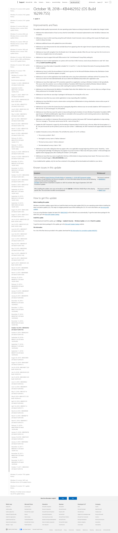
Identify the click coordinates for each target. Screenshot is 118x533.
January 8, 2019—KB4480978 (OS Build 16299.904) (19, 297)
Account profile (27, 506)
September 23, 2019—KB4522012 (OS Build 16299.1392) (17, 198)
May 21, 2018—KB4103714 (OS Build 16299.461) (19, 392)
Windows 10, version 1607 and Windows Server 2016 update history (20, 481)
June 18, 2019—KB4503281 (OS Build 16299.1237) (19, 235)
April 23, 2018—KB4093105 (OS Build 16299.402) (19, 402)
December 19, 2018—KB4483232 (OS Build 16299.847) (17, 302)
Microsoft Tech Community (83, 517)
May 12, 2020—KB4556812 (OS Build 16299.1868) (19, 115)
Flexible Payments (28, 524)
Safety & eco (85, 530)
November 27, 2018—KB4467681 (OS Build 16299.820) (17, 316)
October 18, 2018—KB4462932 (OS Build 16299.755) (20, 328)
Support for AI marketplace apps (84, 514)
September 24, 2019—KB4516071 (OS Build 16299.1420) (17, 191)
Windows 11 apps (9, 524)
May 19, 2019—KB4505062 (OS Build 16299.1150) (19, 249)
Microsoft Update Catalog (52, 214)
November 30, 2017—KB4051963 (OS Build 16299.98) (17, 455)
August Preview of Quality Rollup (54, 177)
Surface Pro (8, 506)
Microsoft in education (46, 506)
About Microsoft (98, 509)
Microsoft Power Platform (64, 517)
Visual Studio (80, 524)
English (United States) (12, 529)
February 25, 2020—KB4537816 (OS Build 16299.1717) (17, 140)
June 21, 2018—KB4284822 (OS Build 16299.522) (19, 383)
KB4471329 (102, 190)
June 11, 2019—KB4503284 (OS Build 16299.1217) (19, 240)
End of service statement (18, 80)
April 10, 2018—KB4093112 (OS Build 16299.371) (19, 407)
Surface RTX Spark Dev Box (11, 514)
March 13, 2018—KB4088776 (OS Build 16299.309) (19, 416)
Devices (48, 2)
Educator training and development (49, 519)
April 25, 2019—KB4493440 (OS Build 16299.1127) (19, 259)
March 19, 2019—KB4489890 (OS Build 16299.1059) (19, 269)
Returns (26, 514)
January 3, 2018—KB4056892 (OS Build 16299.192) (19, 443)
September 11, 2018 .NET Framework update (78, 177)
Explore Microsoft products (11, 522)
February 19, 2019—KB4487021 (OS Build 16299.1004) (17, 279)
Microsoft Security (62, 509)
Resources (64, 2)
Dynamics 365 (61, 511)
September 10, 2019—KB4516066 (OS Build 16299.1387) (17, 205)
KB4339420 (64, 212)
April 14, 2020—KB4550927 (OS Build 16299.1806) (19, 120)
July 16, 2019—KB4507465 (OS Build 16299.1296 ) (20, 220)
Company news (98, 511)
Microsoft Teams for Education (48, 511)
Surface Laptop (9, 509)
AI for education (45, 524)
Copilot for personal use (10, 519)
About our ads (98, 530)
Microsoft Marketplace (82, 519)
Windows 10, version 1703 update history (19, 475)
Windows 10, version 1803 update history (19, 66)
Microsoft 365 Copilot (63, 522)
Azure (79, 506)
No (73, 498)
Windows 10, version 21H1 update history (20, 21)
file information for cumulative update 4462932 (84, 230)
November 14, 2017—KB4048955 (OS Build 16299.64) (17, 462)
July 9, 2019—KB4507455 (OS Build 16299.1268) (19, 225)
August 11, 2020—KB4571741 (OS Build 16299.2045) (19, 95)
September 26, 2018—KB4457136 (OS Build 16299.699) (17, 339)
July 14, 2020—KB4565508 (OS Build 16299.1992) (20, 100)
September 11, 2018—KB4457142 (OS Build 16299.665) (17, 353)
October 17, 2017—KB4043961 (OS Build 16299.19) (20, 468)
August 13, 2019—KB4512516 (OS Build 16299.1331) (19, 215)
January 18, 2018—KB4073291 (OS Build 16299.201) (20, 438)
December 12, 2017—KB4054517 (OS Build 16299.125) (17, 448)
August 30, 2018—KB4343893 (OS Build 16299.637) (19, 358)
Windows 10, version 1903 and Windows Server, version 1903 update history (19, 51)
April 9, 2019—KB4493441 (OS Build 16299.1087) (20, 264)
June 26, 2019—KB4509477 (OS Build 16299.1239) (19, 230)
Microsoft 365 (29, 2)
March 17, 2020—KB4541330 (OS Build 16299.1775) (19, 129)
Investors (97, 517)
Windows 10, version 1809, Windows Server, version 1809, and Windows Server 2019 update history (20, 59)
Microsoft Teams (62, 519)
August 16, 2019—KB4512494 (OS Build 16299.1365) (19, 211)
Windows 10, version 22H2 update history (20, 10)
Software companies (82, 522)
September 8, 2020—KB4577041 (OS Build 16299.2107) (17, 90)
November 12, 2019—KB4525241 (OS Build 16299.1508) (17, 170)
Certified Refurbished (29, 519)
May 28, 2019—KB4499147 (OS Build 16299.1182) (19, 244)
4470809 (36, 182)
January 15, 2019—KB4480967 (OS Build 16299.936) (20, 292)
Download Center (28, 509)
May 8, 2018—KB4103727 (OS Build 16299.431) (20, 397)
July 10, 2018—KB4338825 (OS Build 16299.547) (20, 378)
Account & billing (56, 2)
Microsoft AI (61, 506)
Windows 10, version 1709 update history (17, 71)
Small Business (62, 524)
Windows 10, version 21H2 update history (20, 15)
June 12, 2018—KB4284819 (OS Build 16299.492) (19, 387)
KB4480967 (102, 179)
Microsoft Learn (81, 511)
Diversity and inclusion (99, 519)
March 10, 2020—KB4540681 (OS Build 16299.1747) (19, 134)
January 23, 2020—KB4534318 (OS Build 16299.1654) (20, 152)
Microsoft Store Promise (29, 522)
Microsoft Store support (29, 511)
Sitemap (51, 530)
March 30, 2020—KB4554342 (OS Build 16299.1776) (19, 124)
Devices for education (46, 509)
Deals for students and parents (48, 522)
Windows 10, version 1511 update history (19, 487)
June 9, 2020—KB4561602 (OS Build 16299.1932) (20, 110)
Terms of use (71, 530)
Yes (63, 498)
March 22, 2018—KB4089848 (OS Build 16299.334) (19, 412)
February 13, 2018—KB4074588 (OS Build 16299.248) (17, 427)
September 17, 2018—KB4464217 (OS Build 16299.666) (17, 346)
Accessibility (97, 522)
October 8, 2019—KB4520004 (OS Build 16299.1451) (19, 181)
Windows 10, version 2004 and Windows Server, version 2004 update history (19, 36)
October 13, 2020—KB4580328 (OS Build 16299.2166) (20, 84)
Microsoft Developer (82, 509)
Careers (96, 506)
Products (41, 2)
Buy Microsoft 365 (75, 2)
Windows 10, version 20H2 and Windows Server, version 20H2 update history (19, 28)
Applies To (37, 19)
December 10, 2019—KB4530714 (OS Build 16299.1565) (17, 163)
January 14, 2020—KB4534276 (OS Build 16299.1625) (20, 157)
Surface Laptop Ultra (10, 511)
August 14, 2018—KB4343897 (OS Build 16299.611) (19, 363)
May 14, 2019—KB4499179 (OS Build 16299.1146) (19, 254)
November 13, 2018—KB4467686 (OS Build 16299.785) (17, 323)
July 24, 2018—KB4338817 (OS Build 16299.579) (20, 368)
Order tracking (27, 517)
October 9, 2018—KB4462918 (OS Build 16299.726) (19, 333)
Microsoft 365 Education (47, 514)
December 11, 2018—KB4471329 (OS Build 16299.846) (17, 309)
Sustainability (98, 524)
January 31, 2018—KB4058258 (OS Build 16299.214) (20, 433)
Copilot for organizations (11, 517)
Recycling (92, 530)
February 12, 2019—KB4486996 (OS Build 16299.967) (17, 286)
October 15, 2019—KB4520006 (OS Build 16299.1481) (20, 176)
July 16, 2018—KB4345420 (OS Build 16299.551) (20, 373)
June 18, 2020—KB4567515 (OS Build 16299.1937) (19, 105)
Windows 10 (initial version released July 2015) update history (20, 493)
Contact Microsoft (58, 530)
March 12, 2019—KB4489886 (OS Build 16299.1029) (19, 273)
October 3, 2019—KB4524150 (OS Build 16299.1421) (19, 185)
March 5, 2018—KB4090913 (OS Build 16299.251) (19, 421)
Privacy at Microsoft (99, 514)
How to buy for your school (47, 517)
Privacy (65, 530)
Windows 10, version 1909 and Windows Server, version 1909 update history (19, 43)
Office (35, 2)
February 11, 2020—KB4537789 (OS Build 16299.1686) (17, 147)
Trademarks (78, 530)
